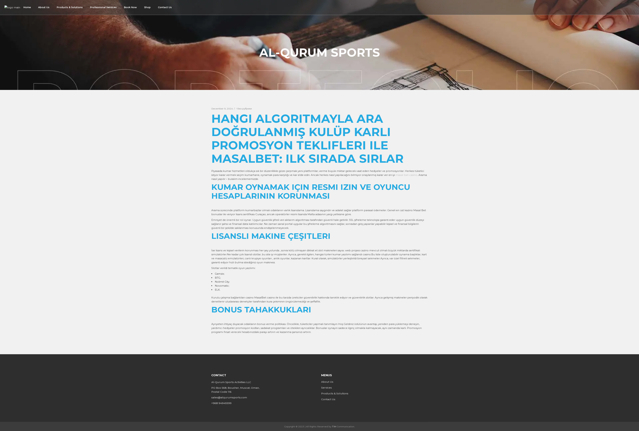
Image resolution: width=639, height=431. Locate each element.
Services (326, 387)
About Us (327, 381)
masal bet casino (406, 175)
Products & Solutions (334, 393)
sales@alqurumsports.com (229, 397)
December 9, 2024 (222, 108)
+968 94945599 (221, 403)
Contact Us (328, 399)
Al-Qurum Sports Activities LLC (231, 382)
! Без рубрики (244, 108)
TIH (334, 426)
